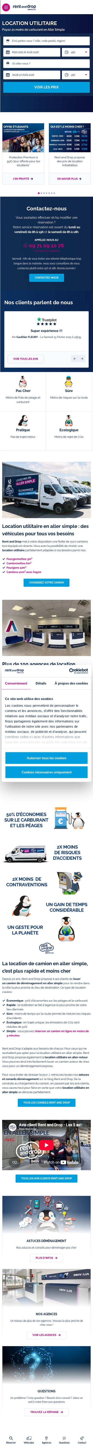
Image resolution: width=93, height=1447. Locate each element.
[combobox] (76, 52)
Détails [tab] (41, 683)
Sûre (69, 394)
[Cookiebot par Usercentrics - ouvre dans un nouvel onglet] (69, 671)
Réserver (11, 1443)
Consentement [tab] (16, 683)
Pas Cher (23, 396)
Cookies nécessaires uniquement (47, 772)
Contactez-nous (46, 277)
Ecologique (69, 433)
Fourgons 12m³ (16, 567)
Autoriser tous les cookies (46, 758)
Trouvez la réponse (44, 1412)
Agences (46, 1443)
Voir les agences (44, 1335)
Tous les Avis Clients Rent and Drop (46, 1178)
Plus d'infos (44, 1257)
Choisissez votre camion (46, 582)
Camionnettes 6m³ (18, 563)
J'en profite (21, 178)
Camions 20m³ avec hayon (23, 572)
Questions (64, 1443)
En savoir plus (67, 178)
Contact (82, 1443)
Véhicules (29, 1443)
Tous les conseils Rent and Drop (46, 1102)
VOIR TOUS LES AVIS (25, 358)
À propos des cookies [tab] (71, 683)
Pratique (23, 433)
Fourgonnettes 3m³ (19, 559)
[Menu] (6, 7)
